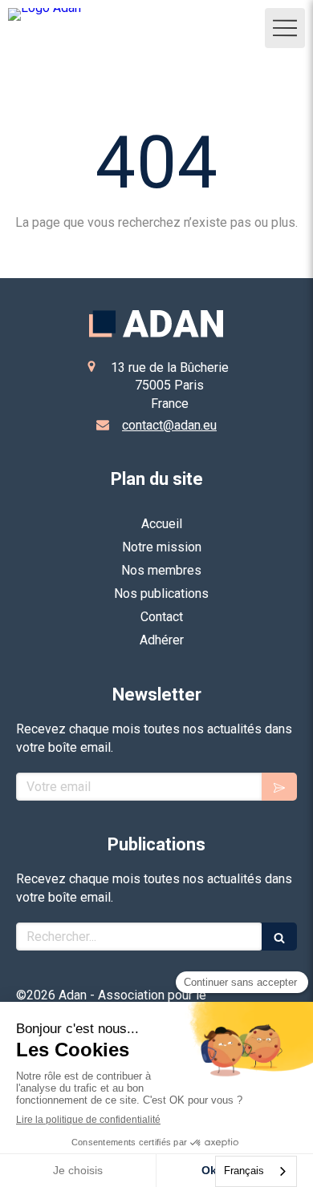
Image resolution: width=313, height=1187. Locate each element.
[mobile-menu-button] (285, 28)
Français (244, 1171)
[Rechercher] (279, 937)
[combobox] (256, 1171)
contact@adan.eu (169, 425)
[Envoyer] (279, 787)
